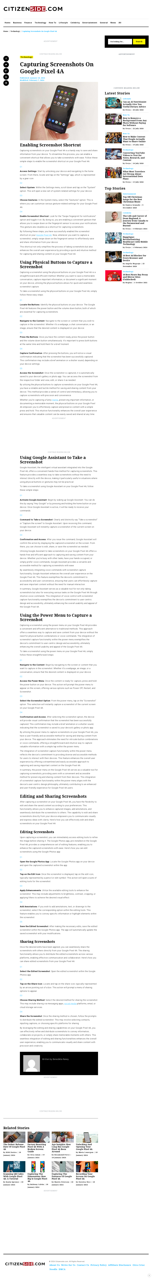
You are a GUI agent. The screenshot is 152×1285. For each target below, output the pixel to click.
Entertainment (89, 22)
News (113, 22)
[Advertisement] (50, 48)
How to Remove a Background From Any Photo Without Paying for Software (135, 122)
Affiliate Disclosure (119, 1265)
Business (17, 22)
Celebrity (75, 22)
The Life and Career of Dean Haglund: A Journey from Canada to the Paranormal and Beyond (135, 221)
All (120, 22)
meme (55, 400)
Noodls (53, 1269)
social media (70, 1003)
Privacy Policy (99, 1265)
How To (52, 22)
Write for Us (68, 1265)
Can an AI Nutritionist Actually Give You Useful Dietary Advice (134, 104)
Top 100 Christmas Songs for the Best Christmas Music (132, 199)
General (104, 22)
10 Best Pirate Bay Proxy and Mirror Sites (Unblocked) (135, 277)
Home (7, 22)
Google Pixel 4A (44, 235)
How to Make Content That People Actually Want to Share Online (134, 139)
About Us (54, 1265)
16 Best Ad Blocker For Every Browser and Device (134, 258)
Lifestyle (63, 22)
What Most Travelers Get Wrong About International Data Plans (134, 175)
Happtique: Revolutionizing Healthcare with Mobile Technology (135, 241)
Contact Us (83, 1265)
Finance (28, 22)
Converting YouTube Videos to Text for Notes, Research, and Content (134, 156)
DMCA (62, 1269)
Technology (40, 22)
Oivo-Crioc (139, 1265)
